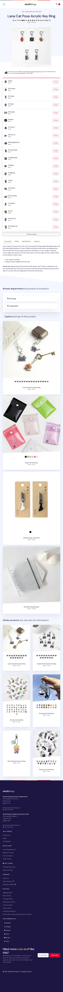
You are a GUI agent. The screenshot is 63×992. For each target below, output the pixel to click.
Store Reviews (7, 881)
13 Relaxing (11, 173)
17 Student (11, 203)
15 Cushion (11, 188)
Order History (7, 859)
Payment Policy (8, 905)
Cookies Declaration (9, 911)
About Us (6, 878)
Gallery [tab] (17, 241)
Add (57, 81)
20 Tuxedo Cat (12, 226)
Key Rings (12, 299)
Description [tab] (8, 241)
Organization (13, 306)
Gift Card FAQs (7, 870)
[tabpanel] (31, 258)
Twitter (8, 934)
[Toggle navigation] (4, 4)
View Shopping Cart (9, 849)
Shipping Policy (7, 893)
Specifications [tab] (26, 241)
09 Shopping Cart (14, 142)
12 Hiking (11, 165)
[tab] (26, 66)
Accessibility (7, 841)
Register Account (8, 853)
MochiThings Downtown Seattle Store (32, 71)
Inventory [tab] (37, 241)
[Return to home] (30, 4)
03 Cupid (11, 96)
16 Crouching (12, 196)
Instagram (8, 926)
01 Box (10, 81)
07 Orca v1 (11, 127)
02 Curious (11, 88)
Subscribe (55, 955)
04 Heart (11, 104)
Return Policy (7, 896)
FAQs (4, 838)
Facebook (8, 923)
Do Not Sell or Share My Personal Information (17, 914)
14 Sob (10, 180)
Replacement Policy (9, 902)
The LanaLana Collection (31, 11)
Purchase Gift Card (9, 867)
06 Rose (10, 119)
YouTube (8, 937)
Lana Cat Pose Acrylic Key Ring (31, 16)
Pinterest (8, 930)
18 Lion (10, 211)
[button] (31, 45)
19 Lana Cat (12, 218)
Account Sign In (8, 856)
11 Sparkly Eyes (12, 158)
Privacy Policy (7, 908)
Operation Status (8, 884)
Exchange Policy (8, 899)
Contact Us (6, 835)
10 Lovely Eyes (12, 150)
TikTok (7, 941)
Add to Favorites (32, 234)
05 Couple (11, 112)
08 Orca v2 (11, 135)
